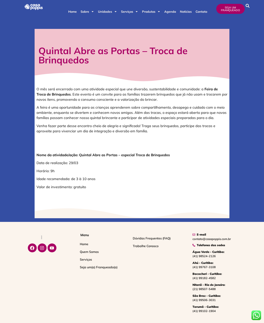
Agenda (170, 11)
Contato (201, 11)
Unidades (105, 11)
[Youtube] (52, 247)
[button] (247, 6)
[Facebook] (32, 247)
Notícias (186, 11)
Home (72, 11)
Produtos (148, 11)
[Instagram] (42, 247)
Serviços (127, 11)
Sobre (85, 11)
